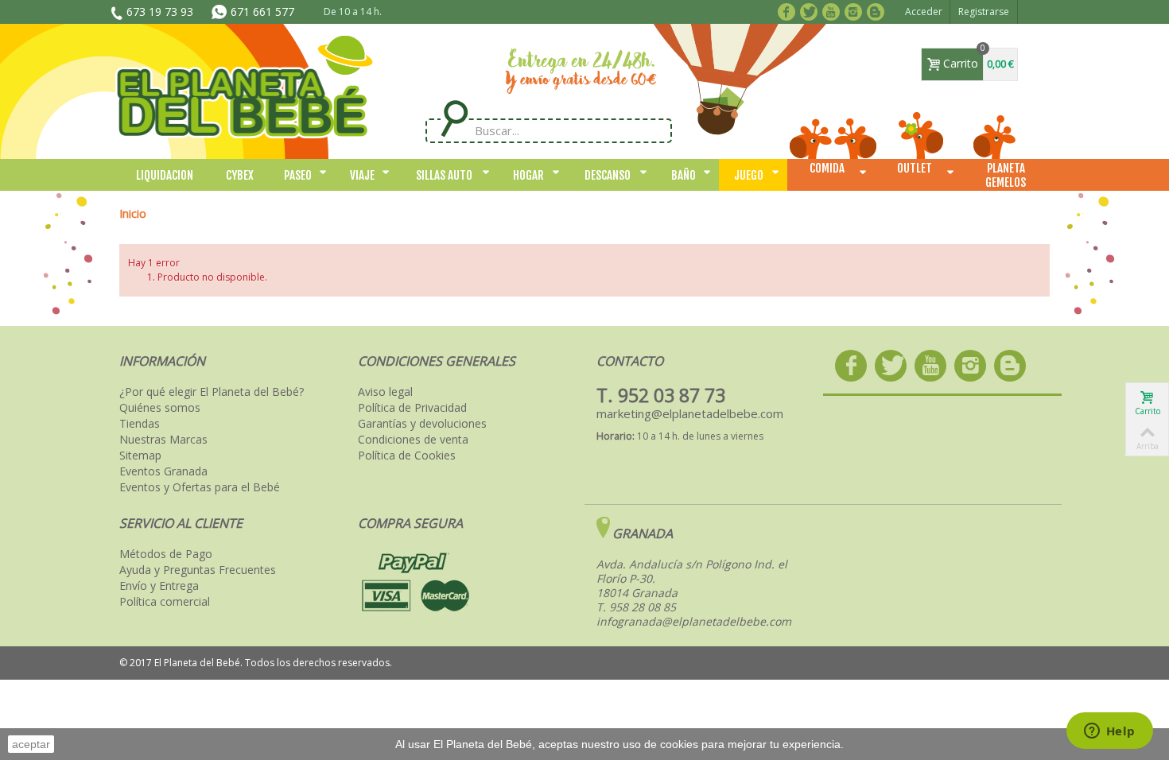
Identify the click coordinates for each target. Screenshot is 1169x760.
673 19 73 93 (159, 11)
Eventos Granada (163, 471)
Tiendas (139, 424)
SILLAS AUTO (444, 175)
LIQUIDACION (164, 175)
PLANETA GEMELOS (1005, 175)
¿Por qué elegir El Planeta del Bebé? (211, 392)
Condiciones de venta (413, 439)
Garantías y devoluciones (422, 424)
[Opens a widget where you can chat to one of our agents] (1109, 732)
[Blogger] (878, 10)
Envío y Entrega (159, 586)
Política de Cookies (407, 455)
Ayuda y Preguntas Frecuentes (197, 570)
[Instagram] (856, 10)
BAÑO (683, 175)
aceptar (31, 744)
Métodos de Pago (165, 554)
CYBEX (240, 175)
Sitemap (140, 455)
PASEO (298, 175)
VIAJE (362, 175)
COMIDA (827, 168)
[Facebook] (789, 10)
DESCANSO (607, 175)
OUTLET (914, 168)
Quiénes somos (159, 408)
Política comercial (164, 602)
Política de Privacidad (412, 408)
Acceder (923, 11)
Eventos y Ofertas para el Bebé (199, 487)
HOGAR (528, 175)
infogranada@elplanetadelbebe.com (693, 621)
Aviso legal (385, 392)
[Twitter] (811, 10)
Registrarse (983, 11)
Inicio (132, 213)
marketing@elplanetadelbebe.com (689, 413)
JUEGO (748, 175)
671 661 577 (262, 11)
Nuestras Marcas (163, 439)
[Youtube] (833, 10)
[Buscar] (454, 119)
